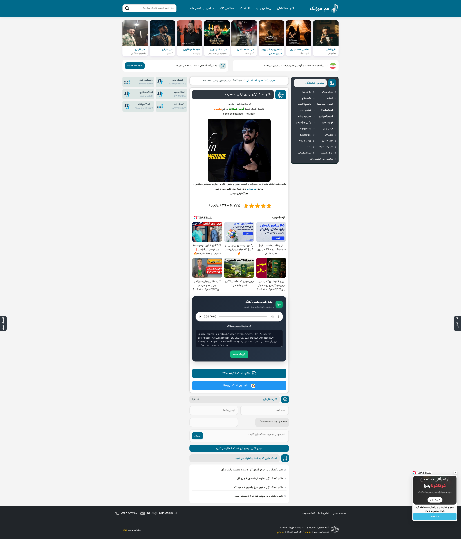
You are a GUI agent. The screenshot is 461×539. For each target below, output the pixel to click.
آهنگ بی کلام (227, 8)
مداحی (210, 8)
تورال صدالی (327, 141)
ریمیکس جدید (263, 8)
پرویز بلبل (329, 135)
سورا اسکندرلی (304, 153)
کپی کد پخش (239, 354)
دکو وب (308, 532)
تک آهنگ (245, 8)
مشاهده (435, 516)
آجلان (330, 98)
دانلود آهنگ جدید (254, 109)
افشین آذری (305, 110)
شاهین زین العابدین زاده (321, 159)
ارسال (197, 436)
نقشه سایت (309, 513)
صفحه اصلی (339, 513)
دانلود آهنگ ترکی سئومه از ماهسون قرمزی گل (260, 478)
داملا (309, 147)
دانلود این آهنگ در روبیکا (236, 385)
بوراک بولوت (305, 129)
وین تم (280, 532)
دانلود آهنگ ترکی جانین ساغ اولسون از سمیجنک (258, 487)
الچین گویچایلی (326, 116)
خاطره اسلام (327, 153)
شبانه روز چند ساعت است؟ (272, 422)
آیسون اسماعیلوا (325, 104)
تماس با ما (195, 8)
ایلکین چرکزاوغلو (303, 122)
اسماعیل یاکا (327, 110)
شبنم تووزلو (327, 92)
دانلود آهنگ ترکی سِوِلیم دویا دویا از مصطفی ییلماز (258, 496)
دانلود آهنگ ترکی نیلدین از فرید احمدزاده (248, 94)
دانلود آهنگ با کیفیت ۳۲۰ (236, 373)
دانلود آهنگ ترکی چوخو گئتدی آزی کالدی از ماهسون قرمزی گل (252, 470)
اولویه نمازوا (327, 122)
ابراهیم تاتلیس (304, 104)
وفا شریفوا (306, 92)
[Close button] (455, 472)
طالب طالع (306, 98)
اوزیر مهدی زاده (304, 116)
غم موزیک (324, 9)
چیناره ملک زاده (326, 147)
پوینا (124, 530)
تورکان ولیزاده (305, 141)
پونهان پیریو (305, 135)
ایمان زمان (328, 129)
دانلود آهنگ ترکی (286, 8)
